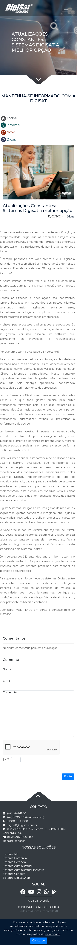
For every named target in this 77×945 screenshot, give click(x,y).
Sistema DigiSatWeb (16, 877)
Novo (11, 132)
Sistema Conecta (14, 874)
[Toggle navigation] (65, 8)
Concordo (38, 940)
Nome (7, 669)
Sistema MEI (11, 854)
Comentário (10, 692)
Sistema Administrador (17, 866)
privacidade (52, 934)
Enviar (68, 776)
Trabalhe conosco (14, 841)
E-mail (7, 680)
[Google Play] (54, 892)
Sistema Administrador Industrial (24, 870)
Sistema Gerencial (14, 862)
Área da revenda (38, 900)
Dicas (11, 139)
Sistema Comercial (15, 858)
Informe (13, 125)
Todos (12, 118)
